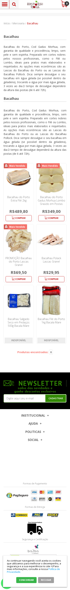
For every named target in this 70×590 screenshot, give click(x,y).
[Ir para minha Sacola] (64, 3)
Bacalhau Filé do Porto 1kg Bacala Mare (51, 320)
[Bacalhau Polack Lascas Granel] (51, 239)
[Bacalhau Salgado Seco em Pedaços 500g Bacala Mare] (19, 300)
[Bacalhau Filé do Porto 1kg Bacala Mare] (51, 300)
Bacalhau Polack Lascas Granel (51, 259)
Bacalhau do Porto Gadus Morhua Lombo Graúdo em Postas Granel (51, 202)
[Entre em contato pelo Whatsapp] (35, 549)
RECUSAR (46, 580)
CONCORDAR (26, 580)
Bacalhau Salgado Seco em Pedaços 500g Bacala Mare (18, 322)
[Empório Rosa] (35, 4)
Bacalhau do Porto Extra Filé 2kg (18, 198)
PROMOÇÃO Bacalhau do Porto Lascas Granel (18, 261)
